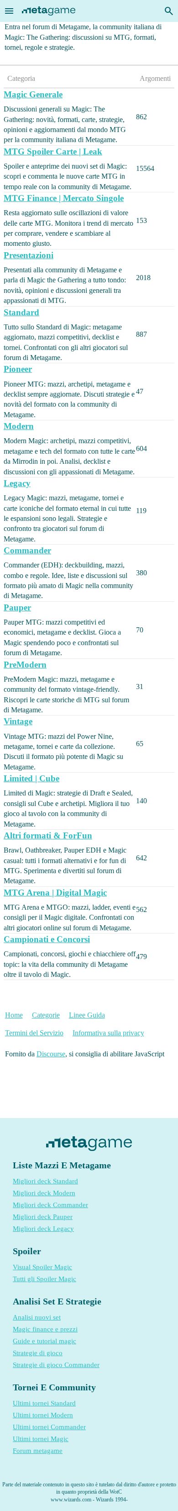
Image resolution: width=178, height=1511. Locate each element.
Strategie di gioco (38, 1353)
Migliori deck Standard (45, 1181)
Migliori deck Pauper (43, 1216)
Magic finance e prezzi (45, 1329)
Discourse (51, 1054)
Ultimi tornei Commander (49, 1427)
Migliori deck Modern (44, 1193)
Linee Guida (87, 1015)
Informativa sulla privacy (108, 1033)
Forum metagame (38, 1450)
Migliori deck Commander (50, 1205)
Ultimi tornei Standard (44, 1403)
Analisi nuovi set (37, 1317)
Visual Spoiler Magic (42, 1267)
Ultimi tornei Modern (43, 1415)
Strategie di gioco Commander (56, 1364)
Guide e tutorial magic (44, 1341)
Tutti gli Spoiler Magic (44, 1279)
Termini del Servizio (34, 1033)
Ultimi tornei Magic (40, 1438)
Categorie (46, 1015)
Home (14, 1015)
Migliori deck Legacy (43, 1228)
